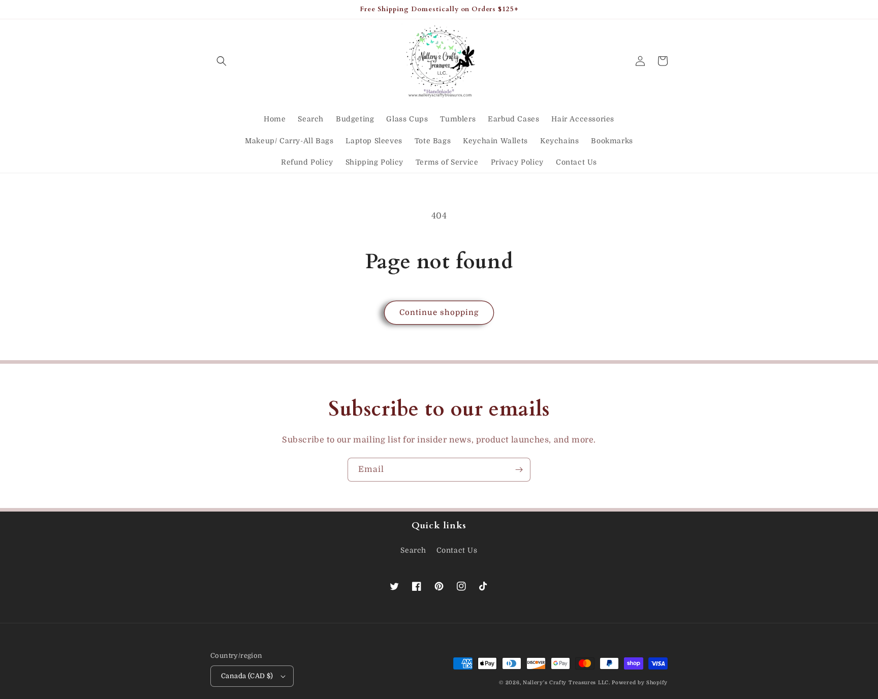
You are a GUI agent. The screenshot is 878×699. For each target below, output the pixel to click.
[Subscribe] (519, 470)
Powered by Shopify (640, 682)
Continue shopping (439, 312)
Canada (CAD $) (247, 676)
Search (413, 550)
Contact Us (457, 550)
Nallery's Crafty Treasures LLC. (566, 682)
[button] (221, 61)
